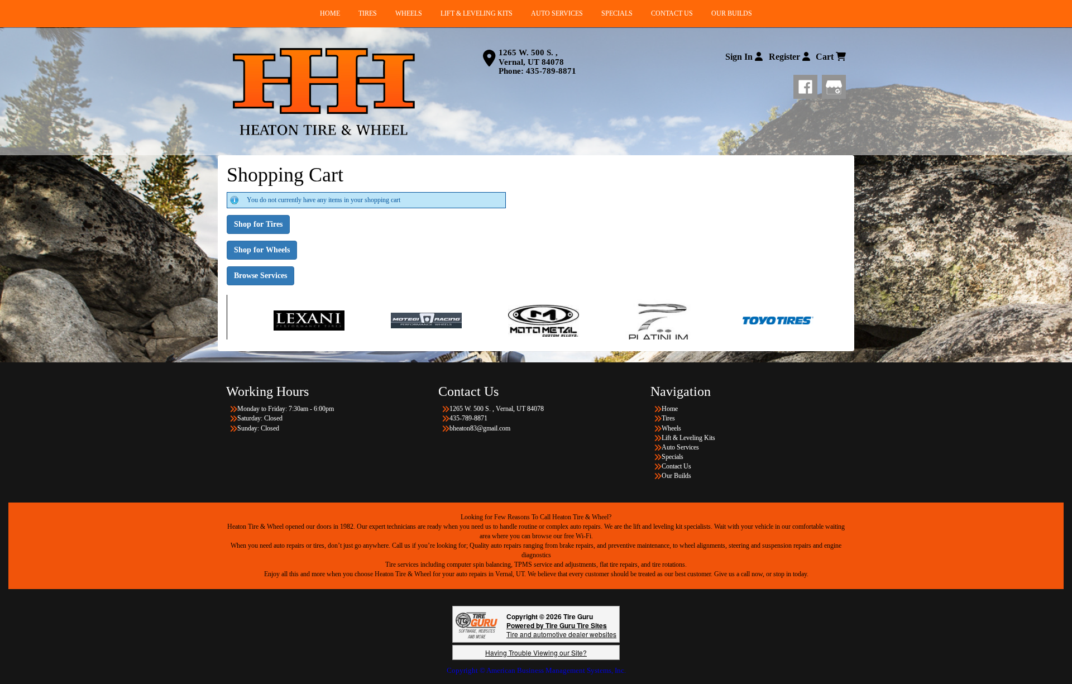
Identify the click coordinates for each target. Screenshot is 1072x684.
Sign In (740, 56)
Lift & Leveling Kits (688, 438)
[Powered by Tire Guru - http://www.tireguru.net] (476, 624)
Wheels (671, 428)
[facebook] (807, 85)
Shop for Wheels (262, 250)
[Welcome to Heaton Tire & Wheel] (324, 91)
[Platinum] (592, 320)
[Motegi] (358, 320)
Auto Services (680, 447)
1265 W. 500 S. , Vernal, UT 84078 (531, 57)
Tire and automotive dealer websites (561, 629)
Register (785, 56)
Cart (826, 56)
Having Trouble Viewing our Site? (536, 652)
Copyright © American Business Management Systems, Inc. (536, 670)
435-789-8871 (551, 70)
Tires (668, 418)
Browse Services (260, 275)
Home (670, 409)
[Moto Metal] (475, 320)
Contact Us (676, 466)
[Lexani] (240, 320)
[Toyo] (709, 320)
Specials (672, 457)
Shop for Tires (258, 224)
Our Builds (676, 476)
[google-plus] (834, 85)
